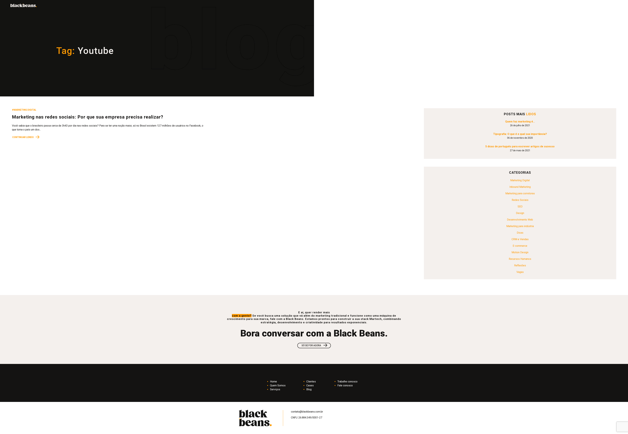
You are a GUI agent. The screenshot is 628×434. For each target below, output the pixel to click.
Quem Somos (278, 385)
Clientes (311, 381)
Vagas (520, 272)
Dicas (520, 232)
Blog (309, 389)
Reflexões (520, 265)
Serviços (275, 389)
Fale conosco (345, 385)
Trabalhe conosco (347, 381)
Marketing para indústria (520, 226)
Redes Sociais (520, 200)
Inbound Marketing (520, 186)
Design (520, 213)
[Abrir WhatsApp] (620, 426)
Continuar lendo (26, 137)
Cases (310, 385)
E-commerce (520, 245)
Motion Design (520, 252)
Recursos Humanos (520, 258)
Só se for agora (315, 345)
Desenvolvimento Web (520, 219)
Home (273, 381)
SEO (520, 206)
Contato (596, 5)
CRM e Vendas (520, 239)
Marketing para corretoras (520, 193)
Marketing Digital (520, 180)
